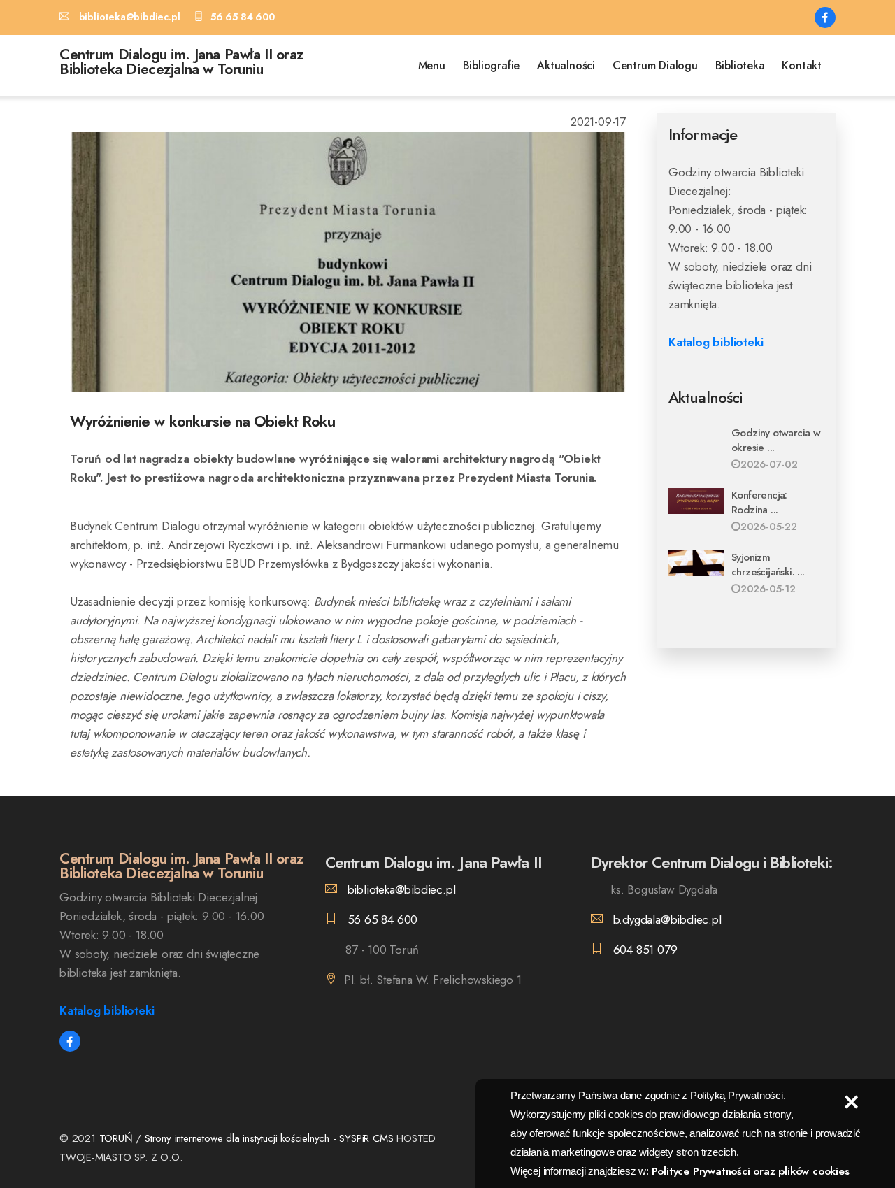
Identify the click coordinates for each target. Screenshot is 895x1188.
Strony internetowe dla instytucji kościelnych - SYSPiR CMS (270, 1138)
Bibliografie (491, 65)
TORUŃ (116, 1138)
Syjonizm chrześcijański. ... (768, 565)
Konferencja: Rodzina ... (759, 502)
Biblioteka (740, 65)
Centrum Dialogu (655, 65)
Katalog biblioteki (715, 342)
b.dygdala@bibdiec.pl (666, 919)
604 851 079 (643, 949)
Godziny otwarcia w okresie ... (775, 440)
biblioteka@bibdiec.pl (399, 889)
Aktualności (566, 65)
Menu (431, 65)
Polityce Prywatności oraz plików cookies (751, 1171)
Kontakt (802, 65)
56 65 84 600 (380, 919)
